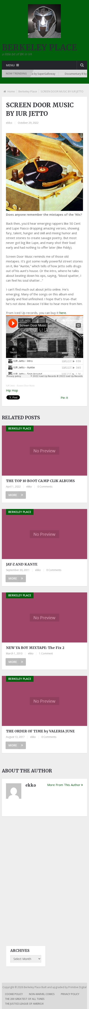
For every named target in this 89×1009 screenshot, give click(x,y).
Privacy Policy (70, 994)
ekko (9, 123)
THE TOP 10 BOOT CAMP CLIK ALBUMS (40, 481)
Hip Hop (12, 390)
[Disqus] (44, 877)
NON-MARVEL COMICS (42, 994)
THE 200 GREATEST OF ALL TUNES (24, 999)
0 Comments (44, 486)
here (62, 313)
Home (11, 91)
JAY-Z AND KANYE (21, 564)
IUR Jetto (10, 385)
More (12, 495)
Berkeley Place (27, 91)
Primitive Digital (77, 987)
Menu (10, 65)
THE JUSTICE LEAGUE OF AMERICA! (24, 1003)
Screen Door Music (26, 385)
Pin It (64, 398)
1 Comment (46, 653)
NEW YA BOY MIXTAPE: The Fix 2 (35, 648)
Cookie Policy (14, 994)
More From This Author (63, 785)
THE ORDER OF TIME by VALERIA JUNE (40, 731)
